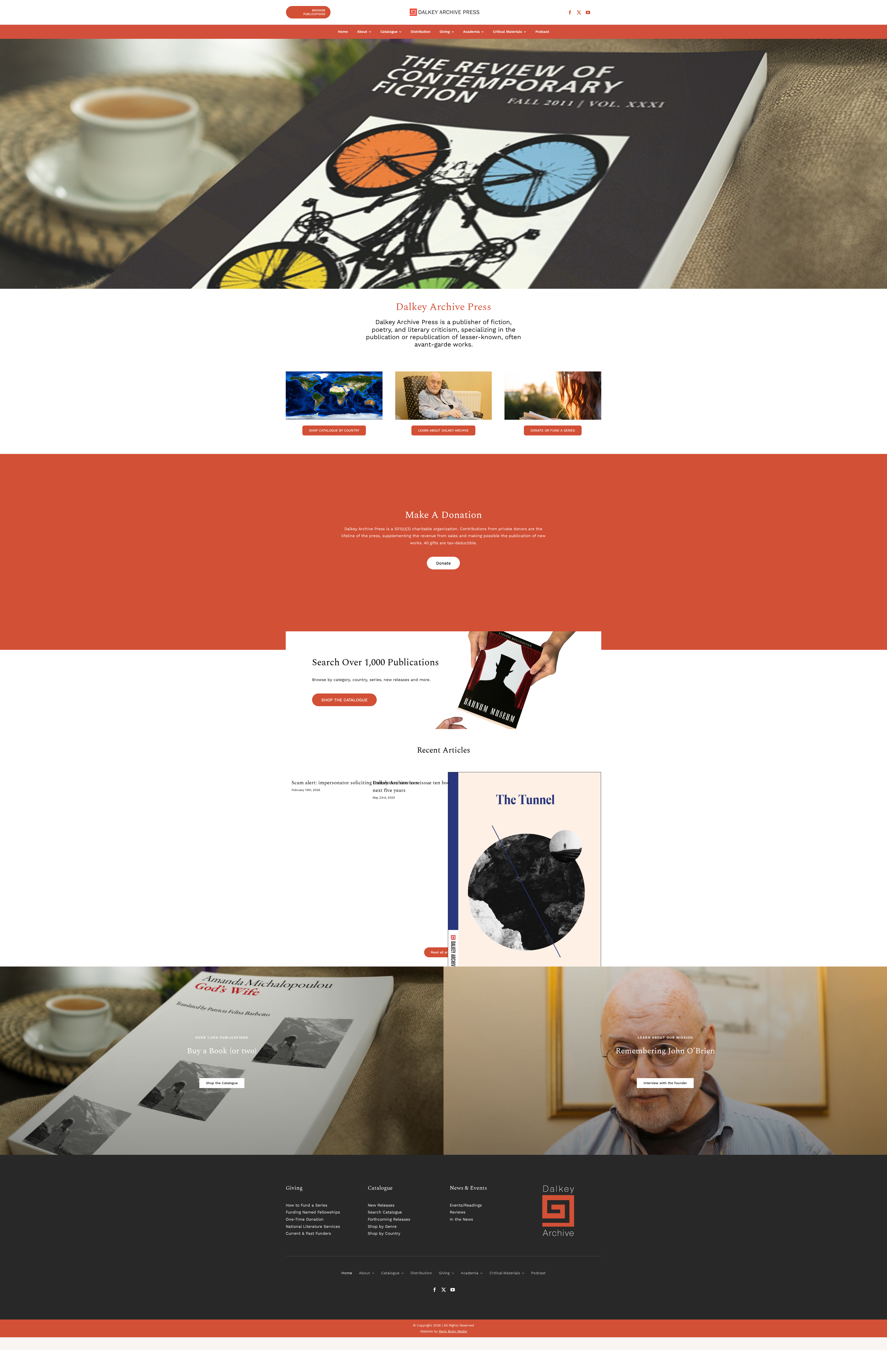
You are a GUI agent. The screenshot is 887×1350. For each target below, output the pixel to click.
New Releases (381, 1205)
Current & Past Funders (308, 1233)
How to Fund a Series (306, 1205)
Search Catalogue (385, 1212)
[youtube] (588, 12)
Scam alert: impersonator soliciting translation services (355, 783)
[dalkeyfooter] (558, 1186)
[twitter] (579, 12)
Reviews (457, 1212)
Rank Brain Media (453, 1331)
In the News (461, 1219)
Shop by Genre (382, 1226)
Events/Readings (466, 1205)
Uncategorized (524, 895)
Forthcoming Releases (389, 1219)
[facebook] (570, 12)
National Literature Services (313, 1226)
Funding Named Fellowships (313, 1212)
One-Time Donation (305, 1219)
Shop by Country (384, 1233)
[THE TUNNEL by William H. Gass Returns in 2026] (524, 890)
